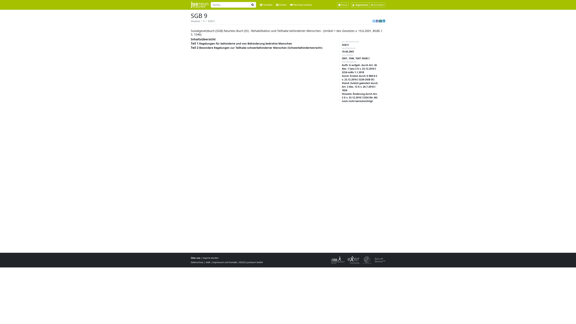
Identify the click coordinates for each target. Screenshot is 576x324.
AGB (208, 262)
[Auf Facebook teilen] (377, 21)
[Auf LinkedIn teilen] (383, 21)
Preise (344, 4)
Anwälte (267, 4)
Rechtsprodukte (303, 4)
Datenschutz (197, 262)
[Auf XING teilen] (380, 21)
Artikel (282, 4)
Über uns (195, 257)
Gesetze (195, 21)
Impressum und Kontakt (224, 262)
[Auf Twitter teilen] (374, 21)
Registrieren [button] (362, 4)
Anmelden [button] (378, 4)
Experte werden (211, 257)
